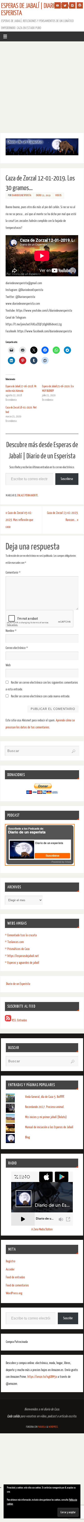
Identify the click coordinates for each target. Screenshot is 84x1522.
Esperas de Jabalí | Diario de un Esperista (35, 9)
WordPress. (53, 1426)
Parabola (42, 1426)
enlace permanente (27, 495)
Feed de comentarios (17, 1285)
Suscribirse (67, 479)
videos (58, 195)
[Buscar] (73, 751)
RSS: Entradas (19, 1020)
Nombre (11, 631)
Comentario (13, 572)
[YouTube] (57, 5)
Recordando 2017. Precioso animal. (44, 1107)
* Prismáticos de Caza (17, 949)
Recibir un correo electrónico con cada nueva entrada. (40, 696)
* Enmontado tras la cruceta (21, 935)
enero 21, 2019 (43, 195)
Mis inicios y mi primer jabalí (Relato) (46, 1117)
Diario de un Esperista (18, 984)
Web (8, 665)
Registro (10, 1261)
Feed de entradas (15, 1277)
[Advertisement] (42, 86)
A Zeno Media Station (42, 1229)
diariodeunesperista (21, 195)
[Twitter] (65, 5)
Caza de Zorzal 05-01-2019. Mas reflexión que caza (19, 520)
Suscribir (68, 1318)
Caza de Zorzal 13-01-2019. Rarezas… (62, 516)
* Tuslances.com (14, 942)
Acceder (10, 1269)
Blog (27, 1137)
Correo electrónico (17, 648)
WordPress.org (14, 1293)
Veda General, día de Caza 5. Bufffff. (45, 1097)
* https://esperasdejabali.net (22, 956)
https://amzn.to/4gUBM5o (42, 1377)
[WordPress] (80, 5)
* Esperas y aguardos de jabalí (22, 963)
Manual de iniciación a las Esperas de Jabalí (49, 1127)
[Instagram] (72, 5)
